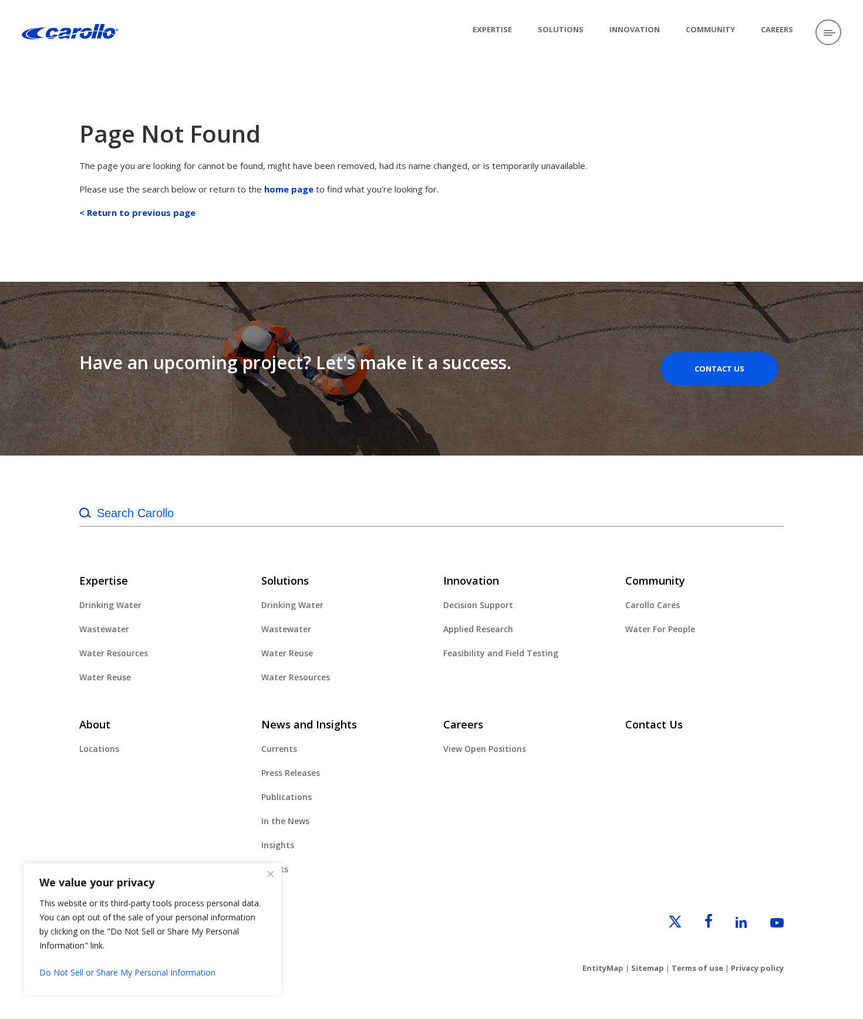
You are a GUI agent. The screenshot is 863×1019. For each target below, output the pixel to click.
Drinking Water (110, 604)
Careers (777, 29)
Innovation (634, 29)
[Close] (271, 874)
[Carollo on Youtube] (766, 924)
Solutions (561, 29)
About (94, 724)
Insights (277, 845)
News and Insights (309, 724)
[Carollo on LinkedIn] (730, 924)
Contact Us (654, 724)
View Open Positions (484, 748)
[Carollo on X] (665, 924)
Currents (279, 748)
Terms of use (697, 968)
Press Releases (290, 772)
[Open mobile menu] (828, 32)
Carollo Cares (652, 604)
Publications (286, 796)
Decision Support (478, 604)
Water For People (660, 629)
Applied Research (478, 629)
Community (710, 29)
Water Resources (113, 653)
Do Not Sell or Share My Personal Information (127, 972)
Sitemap (647, 968)
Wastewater (104, 629)
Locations (99, 748)
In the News (285, 820)
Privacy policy (757, 968)
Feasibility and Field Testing (500, 653)
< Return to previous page (137, 212)
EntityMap (602, 968)
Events (274, 869)
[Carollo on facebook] (698, 924)
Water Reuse (105, 677)
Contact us (719, 368)
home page (288, 189)
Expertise (492, 29)
